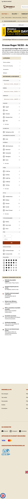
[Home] (3, 25)
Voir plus (7, 124)
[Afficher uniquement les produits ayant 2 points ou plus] (11, 267)
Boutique (4, 14)
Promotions (4, 408)
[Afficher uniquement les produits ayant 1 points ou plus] (11, 270)
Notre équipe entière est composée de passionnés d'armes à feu (11, 333)
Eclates (3, 404)
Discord (6, 431)
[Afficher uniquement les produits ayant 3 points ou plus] (11, 265)
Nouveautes (5, 401)
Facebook (24, 431)
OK (11, 242)
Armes (3, 17)
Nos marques (5, 393)
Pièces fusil (24, 17)
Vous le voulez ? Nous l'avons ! (12, 282)
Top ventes (4, 397)
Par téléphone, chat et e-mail (11, 289)
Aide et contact (7, 1)
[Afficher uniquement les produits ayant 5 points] (11, 260)
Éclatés (14, 14)
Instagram (14, 431)
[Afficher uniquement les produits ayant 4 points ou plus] (11, 262)
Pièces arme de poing (17, 17)
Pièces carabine (8, 17)
